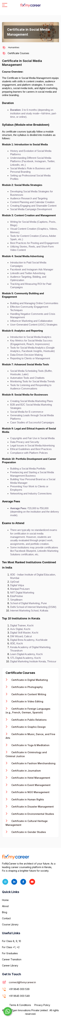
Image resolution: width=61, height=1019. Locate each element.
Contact (6, 918)
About (5, 906)
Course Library (10, 924)
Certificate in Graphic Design (28, 726)
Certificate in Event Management (30, 785)
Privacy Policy (42, 1005)
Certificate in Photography (27, 687)
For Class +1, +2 (10, 947)
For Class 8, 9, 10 (11, 941)
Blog (4, 912)
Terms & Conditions (20, 1005)
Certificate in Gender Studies (28, 832)
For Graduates (10, 953)
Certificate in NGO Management (30, 792)
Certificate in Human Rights (27, 799)
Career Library (10, 965)
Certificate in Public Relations (29, 719)
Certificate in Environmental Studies (32, 813)
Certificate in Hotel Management (30, 777)
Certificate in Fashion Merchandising (33, 763)
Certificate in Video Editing (27, 701)
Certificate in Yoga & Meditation (30, 745)
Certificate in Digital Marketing (29, 679)
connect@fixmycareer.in (22, 982)
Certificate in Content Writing (28, 694)
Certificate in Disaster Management (32, 806)
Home (5, 900)
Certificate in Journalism (26, 770)
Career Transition (11, 959)
